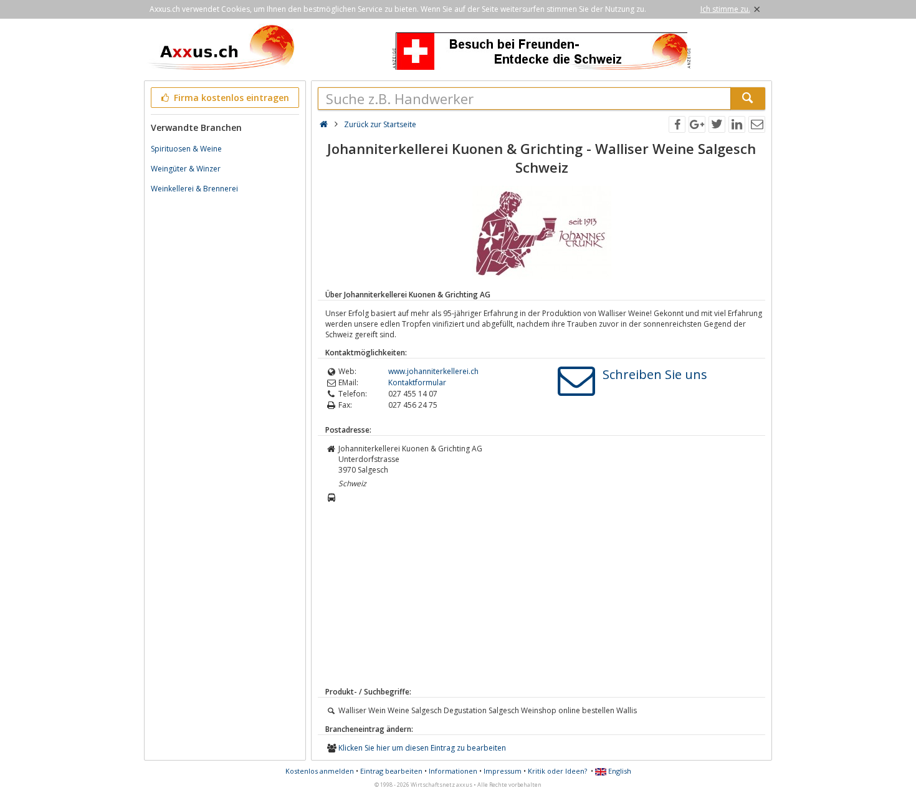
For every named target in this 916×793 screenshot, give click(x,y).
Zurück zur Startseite (380, 124)
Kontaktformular (417, 382)
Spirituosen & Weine (186, 148)
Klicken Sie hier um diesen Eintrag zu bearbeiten (422, 748)
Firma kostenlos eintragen (230, 97)
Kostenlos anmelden (319, 771)
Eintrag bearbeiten (391, 771)
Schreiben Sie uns (655, 374)
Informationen (453, 771)
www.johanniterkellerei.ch (433, 371)
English (618, 771)
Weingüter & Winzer (186, 168)
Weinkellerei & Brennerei (194, 188)
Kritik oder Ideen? (557, 771)
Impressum (503, 771)
